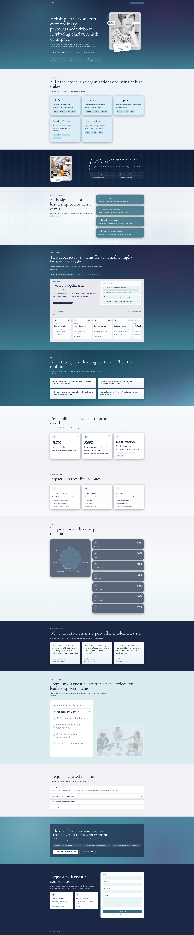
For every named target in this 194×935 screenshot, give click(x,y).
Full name (105, 872)
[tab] (72, 705)
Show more (58, 334)
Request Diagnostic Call (61, 52)
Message (105, 892)
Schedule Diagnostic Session (66, 849)
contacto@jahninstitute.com (123, 912)
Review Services (87, 849)
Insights (98, 3)
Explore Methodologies (84, 52)
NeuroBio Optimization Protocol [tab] (62, 274)
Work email (106, 879)
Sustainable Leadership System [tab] (88, 274)
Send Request (122, 908)
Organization (106, 886)
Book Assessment (137, 3)
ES (128, 3)
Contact (106, 3)
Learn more (104, 719)
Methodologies (79, 3)
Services (90, 3)
